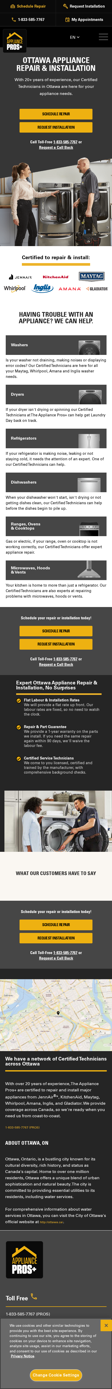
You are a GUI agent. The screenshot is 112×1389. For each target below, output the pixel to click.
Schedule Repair (56, 114)
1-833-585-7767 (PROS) (22, 1127)
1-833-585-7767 (65, 141)
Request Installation (56, 127)
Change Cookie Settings (56, 1375)
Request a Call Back (56, 147)
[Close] (106, 1325)
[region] (56, 1353)
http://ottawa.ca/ (51, 1222)
